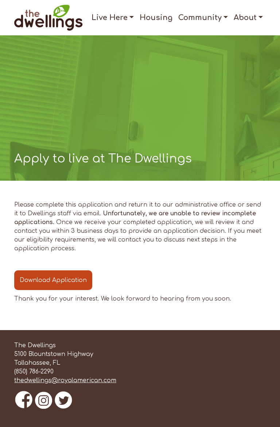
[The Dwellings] (48, 17)
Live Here (110, 17)
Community (200, 17)
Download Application (53, 280)
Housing (156, 17)
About (245, 17)
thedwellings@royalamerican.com (65, 380)
